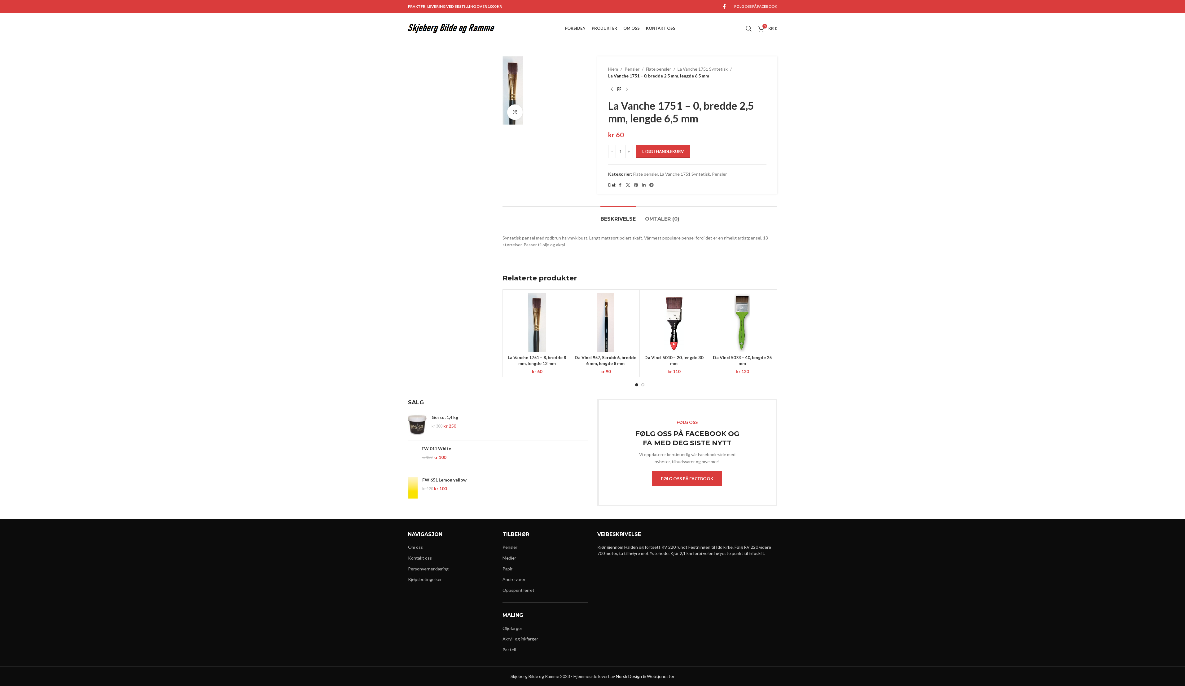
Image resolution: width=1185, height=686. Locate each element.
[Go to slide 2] (642, 384)
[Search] (749, 28)
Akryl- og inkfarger (520, 638)
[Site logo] (451, 28)
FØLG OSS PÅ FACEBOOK (687, 478)
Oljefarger (512, 628)
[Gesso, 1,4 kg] (417, 425)
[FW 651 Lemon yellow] (413, 488)
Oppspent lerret (518, 590)
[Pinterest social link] (636, 185)
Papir (507, 568)
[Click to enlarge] (515, 112)
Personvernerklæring (428, 568)
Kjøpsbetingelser (425, 579)
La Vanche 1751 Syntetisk (703, 69)
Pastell (509, 649)
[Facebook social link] (724, 6)
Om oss (415, 547)
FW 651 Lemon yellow (444, 479)
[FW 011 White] (412, 456)
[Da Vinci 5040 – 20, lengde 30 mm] (674, 322)
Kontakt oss (420, 558)
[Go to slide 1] (636, 384)
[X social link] (628, 185)
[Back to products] (619, 89)
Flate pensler (658, 69)
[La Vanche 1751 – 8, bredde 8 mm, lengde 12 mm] (537, 322)
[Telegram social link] (651, 185)
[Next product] (626, 89)
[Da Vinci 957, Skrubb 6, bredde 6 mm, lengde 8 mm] (605, 322)
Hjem (613, 69)
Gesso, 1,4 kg (445, 417)
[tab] (618, 215)
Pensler (632, 69)
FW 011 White (436, 448)
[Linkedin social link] (643, 185)
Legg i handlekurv (663, 151)
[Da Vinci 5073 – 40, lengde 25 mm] (742, 322)
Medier (509, 558)
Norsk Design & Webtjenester (645, 676)
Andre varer (514, 579)
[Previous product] (612, 89)
